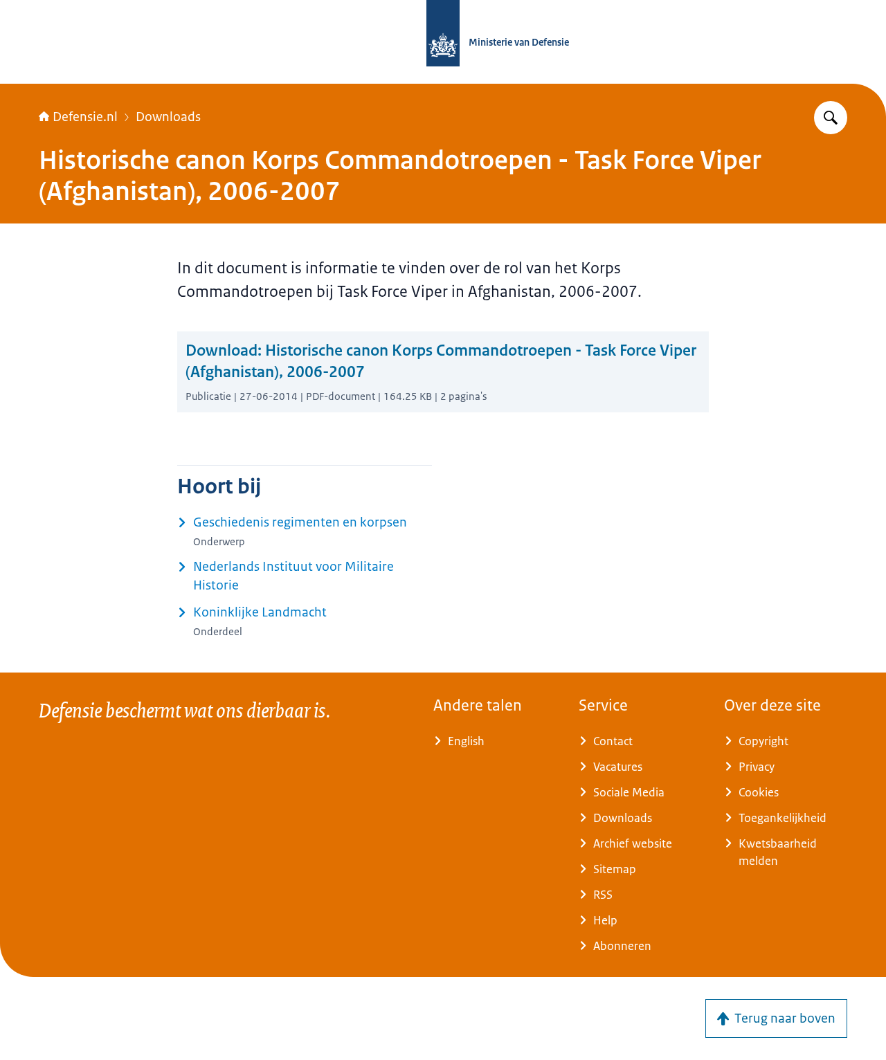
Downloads (168, 117)
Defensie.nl (85, 117)
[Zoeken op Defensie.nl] (830, 117)
